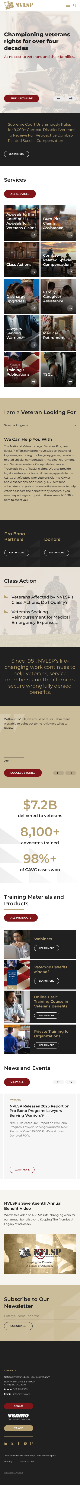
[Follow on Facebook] (18, 1444)
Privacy (8, 1461)
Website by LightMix (13, 1472)
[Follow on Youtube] (25, 1444)
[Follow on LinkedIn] (5, 1444)
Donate (18, 1406)
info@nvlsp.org (21, 1394)
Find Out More (21, 98)
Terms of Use (27, 1461)
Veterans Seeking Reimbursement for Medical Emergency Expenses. (41, 617)
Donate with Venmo (18, 1419)
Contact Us (10, 1370)
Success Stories (22, 772)
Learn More (46, 948)
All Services (19, 194)
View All (16, 1082)
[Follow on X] (12, 1444)
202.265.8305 (20, 1389)
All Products (20, 917)
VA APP (18, 1428)
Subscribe (18, 1326)
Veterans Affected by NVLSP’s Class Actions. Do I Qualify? (43, 599)
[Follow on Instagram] (31, 1444)
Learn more (16, 154)
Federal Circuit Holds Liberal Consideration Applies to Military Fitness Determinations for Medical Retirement (39, 1113)
